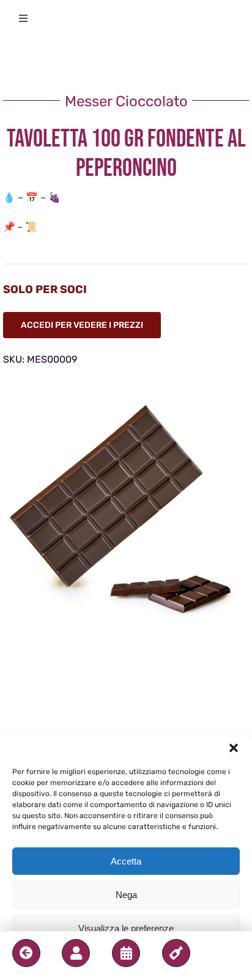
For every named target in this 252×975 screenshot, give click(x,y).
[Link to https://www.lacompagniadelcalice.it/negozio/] (176, 953)
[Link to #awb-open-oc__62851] (76, 953)
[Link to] (26, 953)
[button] (234, 748)
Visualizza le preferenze (126, 928)
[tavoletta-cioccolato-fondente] (126, 516)
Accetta (126, 861)
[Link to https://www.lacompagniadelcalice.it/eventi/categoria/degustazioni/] (126, 953)
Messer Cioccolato (126, 101)
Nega (126, 895)
